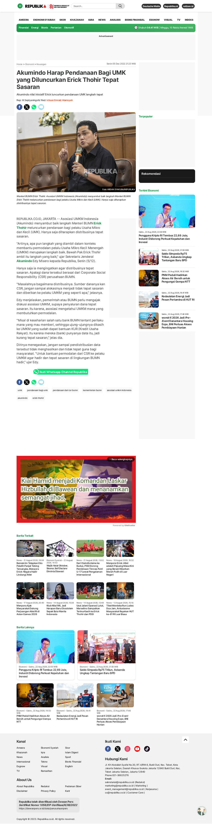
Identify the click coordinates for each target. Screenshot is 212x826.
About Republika (25, 786)
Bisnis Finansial (135, 19)
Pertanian (56, 27)
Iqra (43, 752)
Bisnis (44, 27)
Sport (68, 757)
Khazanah (22, 752)
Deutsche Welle (151, 6)
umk (20, 390)
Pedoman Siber (73, 786)
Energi (35, 27)
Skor (67, 747)
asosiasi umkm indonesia (119, 390)
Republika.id (171, 6)
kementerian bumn (92, 390)
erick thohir (38, 398)
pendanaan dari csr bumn (65, 390)
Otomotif (69, 27)
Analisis (45, 757)
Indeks (189, 19)
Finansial (24, 27)
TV (179, 19)
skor (62, 19)
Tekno (44, 761)
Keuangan (41, 64)
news (101, 19)
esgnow (154, 19)
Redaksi (45, 786)
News (20, 757)
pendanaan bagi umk (37, 390)
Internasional (23, 761)
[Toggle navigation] (20, 6)
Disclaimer (22, 790)
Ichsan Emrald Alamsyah (60, 100)
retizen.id (188, 6)
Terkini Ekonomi (149, 190)
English (69, 766)
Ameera (21, 747)
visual (168, 19)
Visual (44, 766)
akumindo (22, 398)
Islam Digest (71, 752)
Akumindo (25, 261)
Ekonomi (29, 64)
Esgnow (21, 766)
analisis (115, 19)
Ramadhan (46, 770)
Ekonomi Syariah (44, 19)
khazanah (77, 19)
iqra (91, 19)
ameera (24, 19)
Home (20, 64)
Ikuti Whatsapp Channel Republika (63, 372)
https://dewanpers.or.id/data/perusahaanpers (43, 808)
